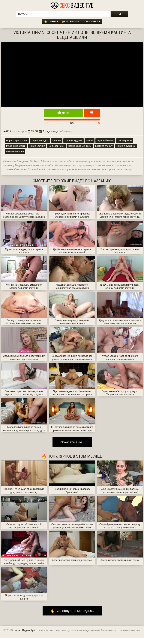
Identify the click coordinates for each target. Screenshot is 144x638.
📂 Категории (70, 21)
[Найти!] (119, 14)
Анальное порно (15, 151)
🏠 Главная (51, 21)
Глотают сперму (103, 145)
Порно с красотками (17, 140)
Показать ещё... (72, 442)
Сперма (56, 140)
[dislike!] (92, 113)
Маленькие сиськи (16, 145)
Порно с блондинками (79, 145)
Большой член (56, 145)
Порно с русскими (125, 145)
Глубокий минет (105, 140)
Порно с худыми (73, 140)
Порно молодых (40, 140)
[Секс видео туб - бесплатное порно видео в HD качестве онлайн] (72, 5)
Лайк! (65, 113)
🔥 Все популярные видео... (72, 610)
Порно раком (125, 140)
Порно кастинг (37, 145)
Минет (89, 140)
